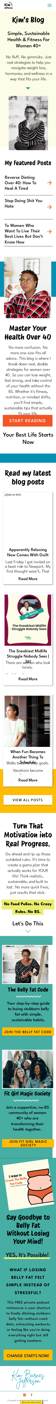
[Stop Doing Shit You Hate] (49, 207)
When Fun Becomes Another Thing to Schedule (27, 757)
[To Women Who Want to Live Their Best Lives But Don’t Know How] (49, 231)
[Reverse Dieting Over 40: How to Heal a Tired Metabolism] (49, 182)
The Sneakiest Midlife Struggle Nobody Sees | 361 (28, 656)
